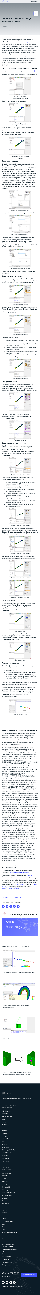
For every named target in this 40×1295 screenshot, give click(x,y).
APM (3, 1119)
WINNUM (5, 1161)
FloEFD (4, 1125)
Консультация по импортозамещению (8, 1266)
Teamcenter (5, 1158)
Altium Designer (7, 1116)
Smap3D (4, 1144)
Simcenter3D (6, 1187)
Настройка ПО (7, 1262)
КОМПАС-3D (6, 1173)
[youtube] (3, 1282)
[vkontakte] (7, 1282)
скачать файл (33, 71)
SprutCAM (5, 1155)
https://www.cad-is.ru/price (10, 888)
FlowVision (5, 1128)
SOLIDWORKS (7, 1153)
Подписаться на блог (11, 897)
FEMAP (4, 1122)
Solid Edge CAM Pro (8, 1150)
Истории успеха (7, 1221)
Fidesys (28, 43)
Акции (4, 1227)
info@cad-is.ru (34, 1)
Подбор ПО (6, 1259)
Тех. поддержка (7, 1256)
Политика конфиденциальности (12, 1286)
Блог (3, 1230)
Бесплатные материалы (9, 1232)
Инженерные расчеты (9, 1254)
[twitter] (10, 1282)
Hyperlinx (5, 1133)
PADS (4, 1141)
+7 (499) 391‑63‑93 (10, 1273)
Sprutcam (5, 1198)
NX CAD (5, 1136)
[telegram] (14, 1282)
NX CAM (5, 1139)
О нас (4, 1216)
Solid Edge (5, 1147)
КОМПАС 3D (6, 1111)
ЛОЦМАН (5, 1114)
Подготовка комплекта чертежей (9, 1250)
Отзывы (4, 1218)
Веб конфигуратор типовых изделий (8, 1245)
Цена (3, 1224)
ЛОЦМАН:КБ (6, 1176)
